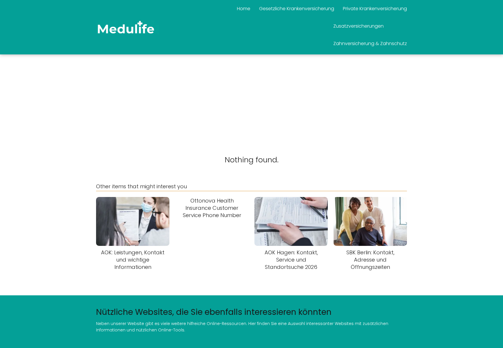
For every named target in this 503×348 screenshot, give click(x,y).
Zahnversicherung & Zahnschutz (370, 43)
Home (243, 8)
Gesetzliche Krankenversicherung (296, 8)
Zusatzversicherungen (358, 26)
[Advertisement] (251, 98)
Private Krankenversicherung (375, 8)
